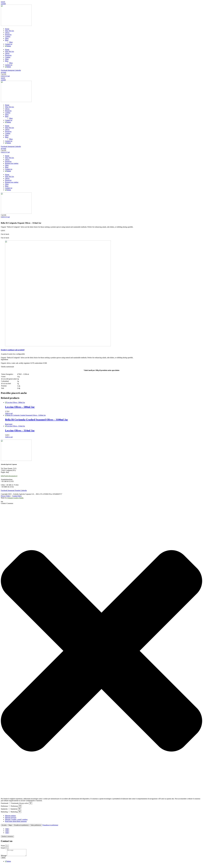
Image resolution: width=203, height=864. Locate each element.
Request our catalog (11, 163)
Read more (8, 424)
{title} (7, 829)
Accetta (4, 825)
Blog (6, 40)
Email (3, 848)
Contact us (8, 44)
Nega (10, 825)
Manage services (10, 817)
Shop (7, 38)
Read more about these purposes (16, 821)
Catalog (7, 36)
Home (7, 29)
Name (3, 846)
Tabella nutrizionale (7, 367)
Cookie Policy (17, 496)
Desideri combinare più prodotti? (13, 350)
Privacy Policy (6, 496)
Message (4, 855)
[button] (3, 2)
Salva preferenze (36, 825)
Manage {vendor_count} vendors (16, 819)
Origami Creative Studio (15, 498)
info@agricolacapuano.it (9, 476)
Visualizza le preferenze (21, 825)
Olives (7, 33)
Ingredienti (4, 359)
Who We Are (9, 31)
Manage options (10, 816)
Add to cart (9, 413)
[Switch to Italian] (8, 46)
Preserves (8, 34)
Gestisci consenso (7, 836)
